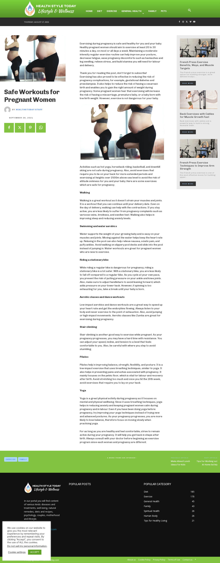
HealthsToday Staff (29, 110)
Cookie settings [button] (17, 552)
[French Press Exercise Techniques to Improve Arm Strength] (199, 148)
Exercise (11, 459)
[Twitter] (187, 22)
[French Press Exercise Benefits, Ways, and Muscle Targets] (199, 47)
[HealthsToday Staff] (8, 110)
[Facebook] (179, 22)
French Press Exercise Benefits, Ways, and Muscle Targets (197, 65)
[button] (189, 11)
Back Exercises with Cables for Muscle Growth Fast (197, 115)
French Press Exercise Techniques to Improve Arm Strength (197, 165)
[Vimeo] (190, 22)
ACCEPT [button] (34, 552)
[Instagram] (183, 22)
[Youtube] (194, 22)
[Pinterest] (30, 128)
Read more (187, 83)
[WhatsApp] (41, 128)
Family (23, 459)
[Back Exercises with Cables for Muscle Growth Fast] (199, 99)
